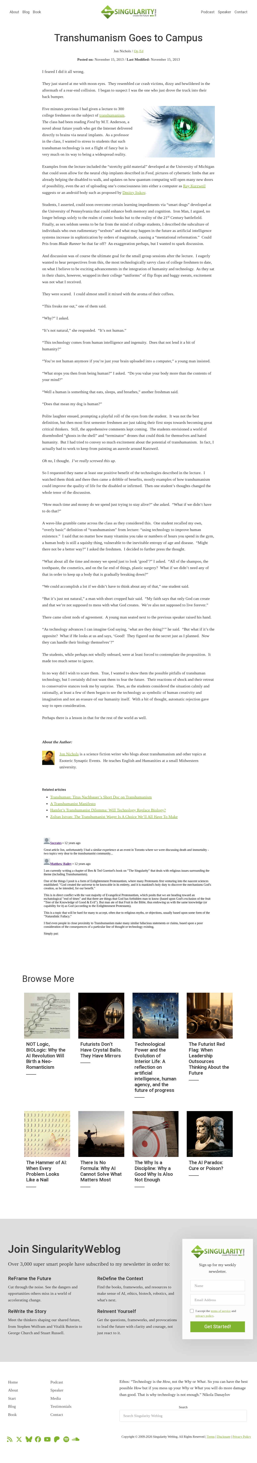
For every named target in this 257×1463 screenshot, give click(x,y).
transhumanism (111, 115)
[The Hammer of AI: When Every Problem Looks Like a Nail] (47, 1152)
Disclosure (223, 1437)
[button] (217, 1326)
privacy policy (204, 1316)
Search (183, 1407)
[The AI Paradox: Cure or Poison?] (210, 1152)
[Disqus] (128, 886)
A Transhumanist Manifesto (73, 803)
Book (37, 12)
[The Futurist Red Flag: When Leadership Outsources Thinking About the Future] (210, 1048)
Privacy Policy (242, 1437)
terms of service (221, 1311)
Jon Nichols (69, 754)
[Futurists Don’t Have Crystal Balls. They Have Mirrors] (101, 1048)
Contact (241, 12)
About (14, 12)
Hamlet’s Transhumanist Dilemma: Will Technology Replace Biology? (108, 810)
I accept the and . (216, 1314)
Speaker (224, 12)
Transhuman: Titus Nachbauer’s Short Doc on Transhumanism (101, 797)
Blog (26, 12)
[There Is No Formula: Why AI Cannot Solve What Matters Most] (101, 1152)
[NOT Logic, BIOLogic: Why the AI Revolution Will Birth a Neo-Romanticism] (47, 1048)
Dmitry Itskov (133, 192)
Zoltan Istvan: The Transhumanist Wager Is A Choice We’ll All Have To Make (114, 816)
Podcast (207, 12)
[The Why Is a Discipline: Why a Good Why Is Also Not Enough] (156, 1152)
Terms (211, 1437)
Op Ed (138, 51)
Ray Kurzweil (194, 186)
